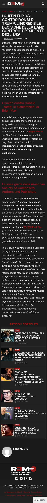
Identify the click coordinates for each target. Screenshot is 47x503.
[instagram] (25, 478)
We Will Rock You (32, 227)
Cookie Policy (11, 496)
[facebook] (16, 478)
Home (4, 11)
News (11, 11)
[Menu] (4, 4)
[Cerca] (43, 3)
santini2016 (8, 39)
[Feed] (30, 478)
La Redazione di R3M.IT (13, 492)
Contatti (27, 492)
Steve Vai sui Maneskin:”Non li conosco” (25, 396)
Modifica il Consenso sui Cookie (29, 496)
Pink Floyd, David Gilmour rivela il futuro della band (30, 413)
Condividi (41, 500)
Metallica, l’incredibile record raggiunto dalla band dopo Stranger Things (30, 356)
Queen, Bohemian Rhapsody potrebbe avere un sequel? (27, 430)
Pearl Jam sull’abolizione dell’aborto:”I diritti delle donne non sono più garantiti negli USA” (29, 377)
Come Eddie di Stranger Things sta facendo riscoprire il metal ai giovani (29, 337)
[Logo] (16, 4)
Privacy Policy (36, 492)
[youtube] (21, 478)
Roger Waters (35, 131)
